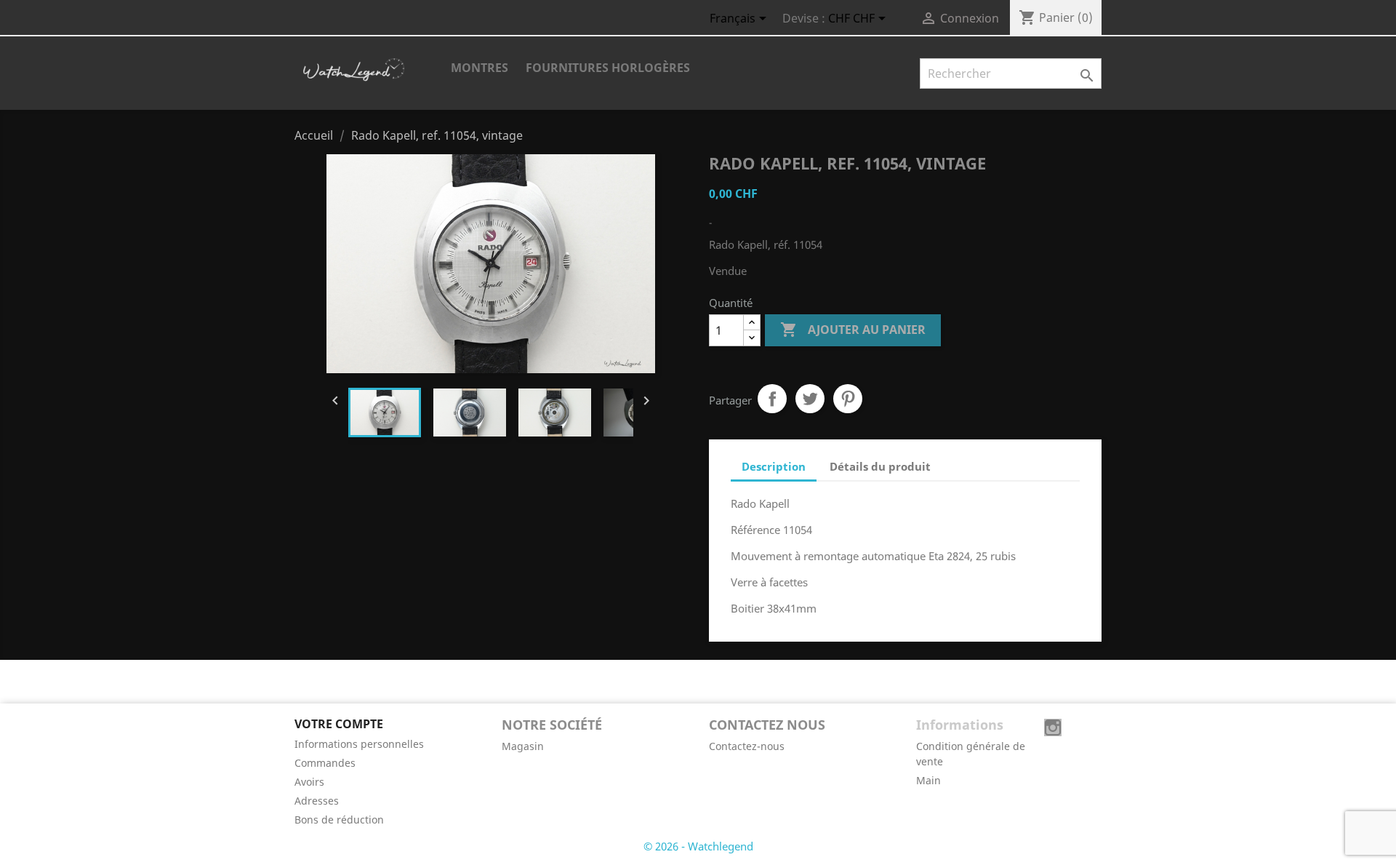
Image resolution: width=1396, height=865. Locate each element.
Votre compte (338, 724)
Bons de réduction (339, 819)
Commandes (325, 763)
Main (928, 780)
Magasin (523, 746)
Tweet (810, 398)
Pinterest (847, 398)
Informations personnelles (359, 744)
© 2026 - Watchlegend (698, 846)
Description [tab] (774, 466)
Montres (479, 68)
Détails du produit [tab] (880, 466)
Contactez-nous (747, 746)
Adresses (316, 801)
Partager (772, 398)
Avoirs (309, 782)
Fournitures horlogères (608, 68)
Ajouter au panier (853, 329)
